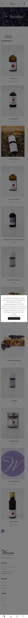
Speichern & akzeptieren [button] (14, 318)
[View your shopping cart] (25, 3)
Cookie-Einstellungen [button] (14, 316)
